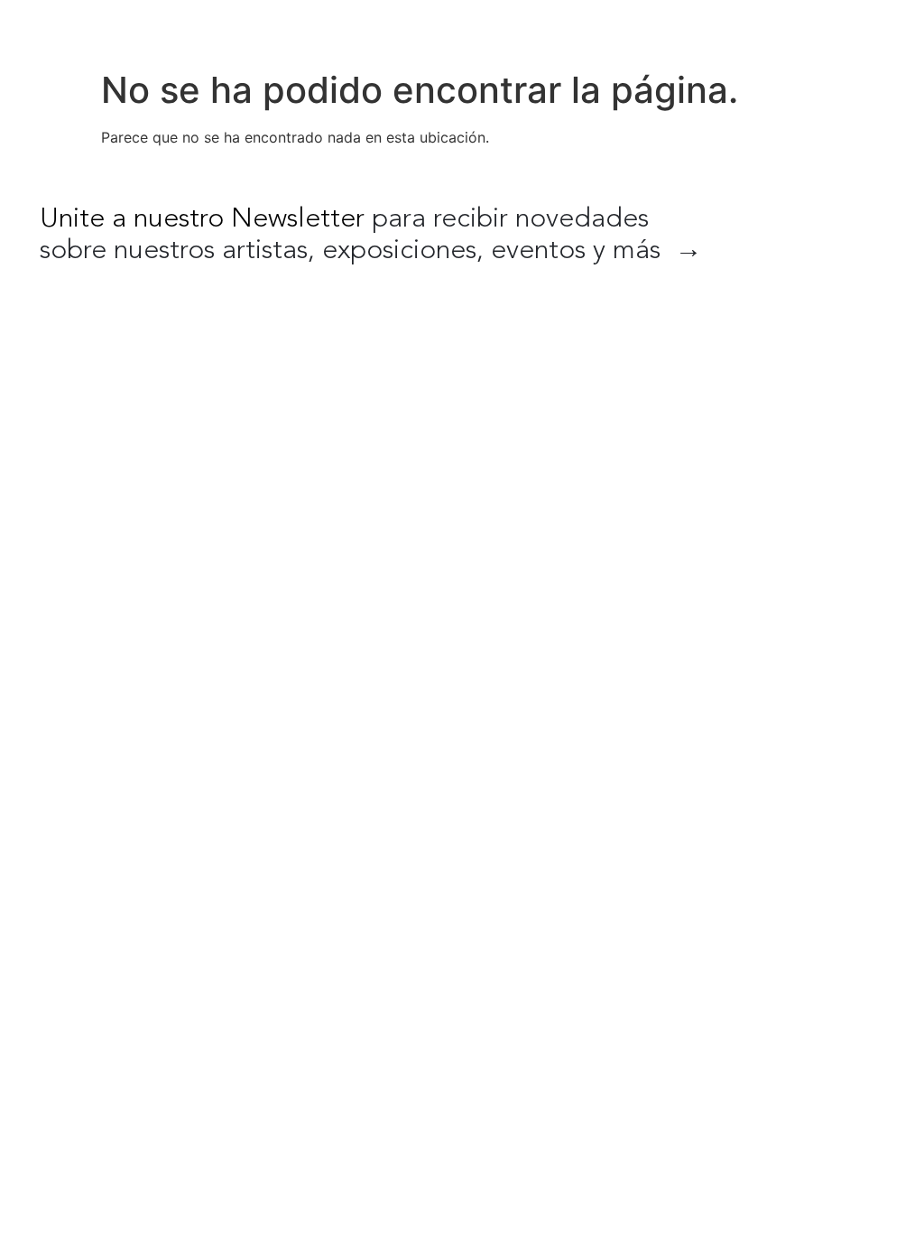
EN (776, 27)
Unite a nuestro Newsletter (202, 219)
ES (814, 27)
